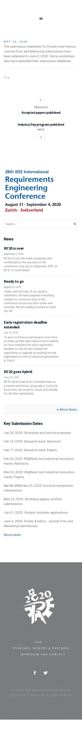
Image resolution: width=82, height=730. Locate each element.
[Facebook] (35, 672)
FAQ (39, 642)
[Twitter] (45, 672)
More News (68, 409)
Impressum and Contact (43, 654)
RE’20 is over (14, 248)
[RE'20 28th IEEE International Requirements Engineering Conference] (41, 606)
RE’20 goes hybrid (18, 371)
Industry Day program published (41, 124)
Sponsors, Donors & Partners (41, 648)
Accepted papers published (41, 112)
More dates (12, 534)
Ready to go (14, 281)
